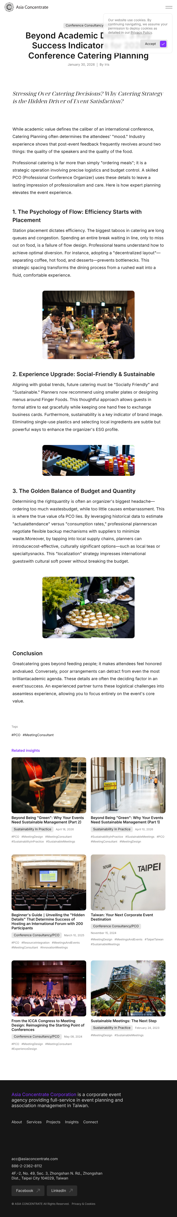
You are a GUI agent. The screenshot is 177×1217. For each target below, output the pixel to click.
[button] (168, 7)
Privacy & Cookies (83, 1203)
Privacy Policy (141, 33)
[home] (26, 7)
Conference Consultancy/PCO (88, 25)
